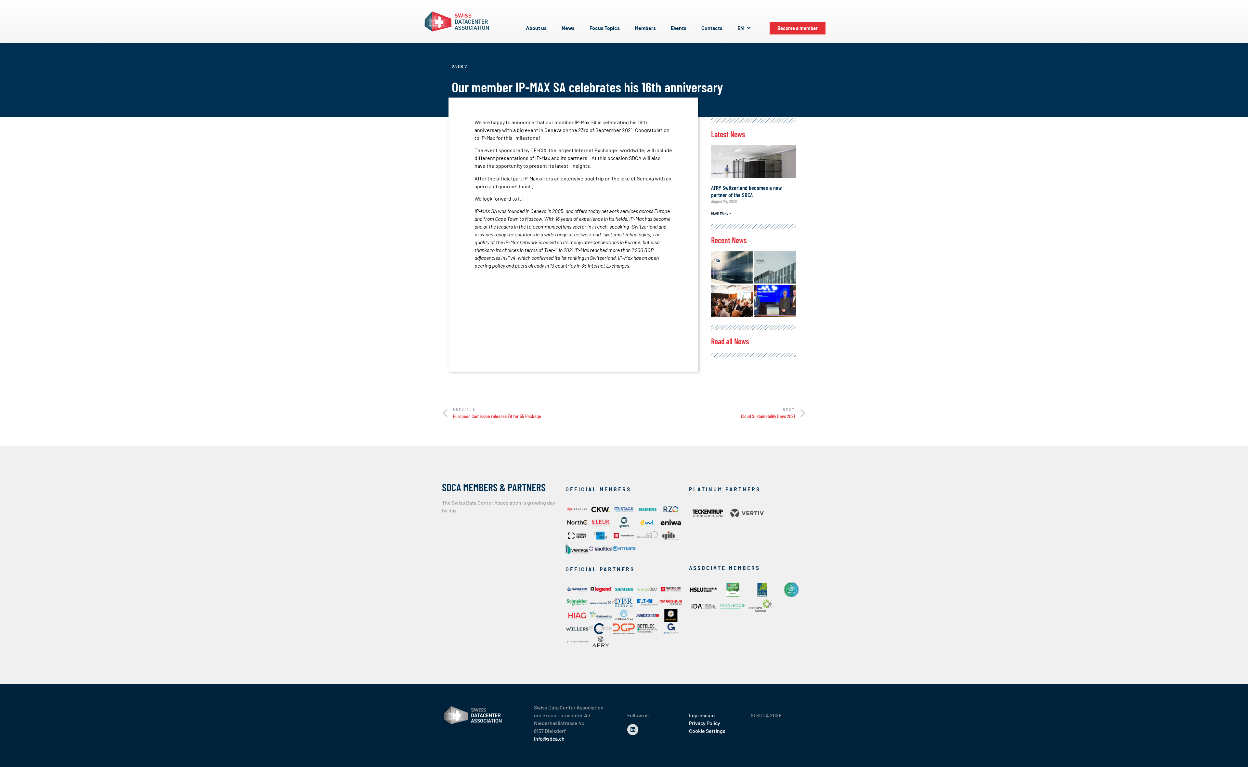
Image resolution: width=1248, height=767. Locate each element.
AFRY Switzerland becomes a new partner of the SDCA (746, 191)
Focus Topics (605, 28)
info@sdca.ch (549, 738)
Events (678, 28)
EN (740, 28)
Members (645, 28)
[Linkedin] (632, 729)
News (568, 28)
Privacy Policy (704, 723)
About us (536, 28)
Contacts (711, 28)
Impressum (702, 715)
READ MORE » (721, 213)
